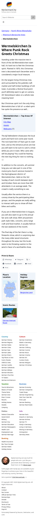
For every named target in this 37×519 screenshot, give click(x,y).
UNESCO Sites (6, 362)
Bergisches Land (26, 292)
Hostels (4, 405)
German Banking (24, 402)
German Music (24, 352)
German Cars (23, 345)
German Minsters (7, 372)
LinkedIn (19, 264)
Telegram (20, 259)
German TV (23, 422)
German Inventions (25, 340)
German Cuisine (24, 350)
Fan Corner (5, 492)
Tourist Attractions (8, 387)
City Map (7, 122)
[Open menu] (3, 22)
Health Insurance (7, 442)
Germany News (24, 434)
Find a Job (22, 400)
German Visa (6, 422)
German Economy (25, 387)
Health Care (5, 429)
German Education (8, 424)
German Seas (6, 350)
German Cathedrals (8, 367)
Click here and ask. (18, 477)
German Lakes (6, 352)
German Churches (8, 375)
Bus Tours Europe (7, 444)
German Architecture (8, 380)
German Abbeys (7, 370)
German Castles (7, 365)
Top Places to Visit (7, 357)
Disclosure (5, 502)
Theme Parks (6, 392)
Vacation (5, 384)
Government (6, 417)
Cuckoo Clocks (24, 360)
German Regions (7, 342)
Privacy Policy (6, 507)
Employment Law (7, 432)
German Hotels (6, 447)
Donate (4, 499)
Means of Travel (7, 390)
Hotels (6, 125)
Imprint (4, 509)
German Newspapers (9, 427)
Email (29, 264)
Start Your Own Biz (25, 397)
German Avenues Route (9, 321)
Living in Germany (25, 427)
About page (27, 465)
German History (7, 340)
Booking (5, 438)
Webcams (8, 129)
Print (6, 268)
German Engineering (26, 395)
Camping (5, 407)
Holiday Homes (6, 402)
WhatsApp (8, 259)
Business (22, 384)
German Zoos (6, 395)
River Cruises (6, 397)
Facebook (8, 264)
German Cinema (24, 355)
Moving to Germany (25, 429)
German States (6, 345)
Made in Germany (25, 342)
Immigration (23, 432)
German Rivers (6, 355)
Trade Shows (23, 392)
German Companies (25, 390)
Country (5, 337)
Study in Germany (25, 424)
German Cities (6, 347)
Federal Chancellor (8, 414)
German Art (23, 357)
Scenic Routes (6, 360)
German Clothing (25, 347)
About (4, 487)
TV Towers (5, 378)
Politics (4, 411)
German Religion (24, 362)
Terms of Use (6, 504)
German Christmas (25, 365)
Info (21, 411)
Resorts (4, 400)
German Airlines (24, 419)
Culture (22, 337)
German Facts (23, 414)
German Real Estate (25, 405)
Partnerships (6, 497)
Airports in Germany (26, 417)
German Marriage (7, 434)
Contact (4, 490)
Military (4, 419)
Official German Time (9, 495)
